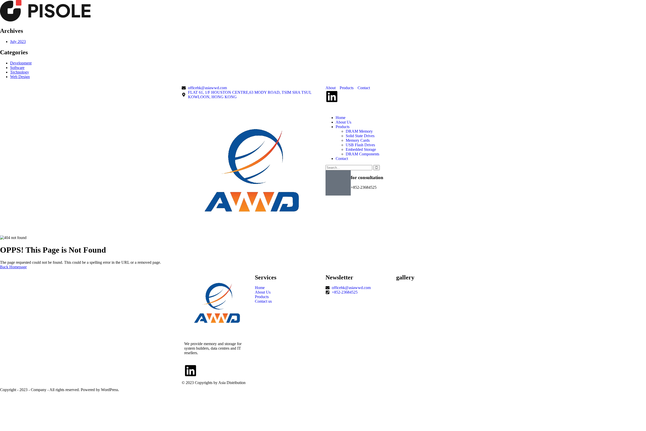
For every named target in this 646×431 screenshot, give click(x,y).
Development (21, 63)
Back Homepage (13, 267)
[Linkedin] (332, 96)
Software (17, 67)
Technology (19, 72)
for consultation (367, 177)
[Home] (251, 228)
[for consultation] (338, 183)
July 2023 (18, 41)
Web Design (20, 77)
